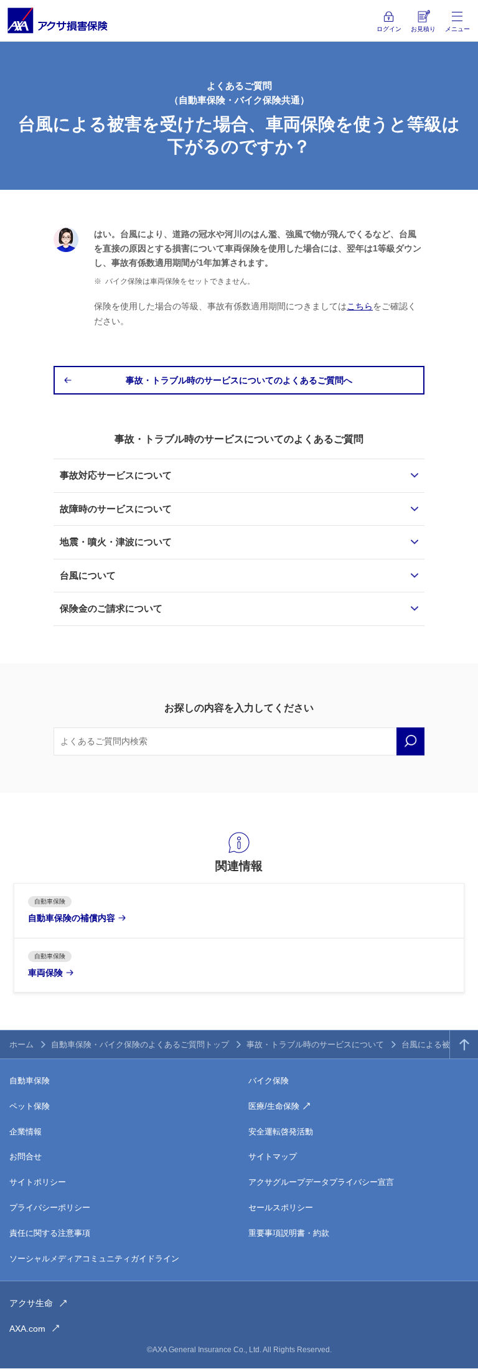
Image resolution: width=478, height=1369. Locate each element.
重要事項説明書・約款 (288, 1233)
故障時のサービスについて (116, 508)
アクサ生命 (31, 1303)
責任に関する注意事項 (49, 1233)
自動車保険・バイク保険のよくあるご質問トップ (140, 1044)
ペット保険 (29, 1106)
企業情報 (25, 1131)
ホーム (21, 1044)
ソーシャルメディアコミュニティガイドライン (94, 1258)
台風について (88, 575)
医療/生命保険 (273, 1106)
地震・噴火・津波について (116, 541)
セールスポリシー (280, 1207)
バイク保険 (268, 1080)
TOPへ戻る (464, 1044)
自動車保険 (29, 1080)
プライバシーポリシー (49, 1207)
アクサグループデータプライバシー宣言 (321, 1182)
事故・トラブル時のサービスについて (315, 1044)
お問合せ (25, 1156)
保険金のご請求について (111, 608)
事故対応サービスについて (116, 475)
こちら (360, 306)
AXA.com (27, 1329)
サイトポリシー (37, 1182)
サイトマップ (272, 1156)
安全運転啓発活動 (280, 1131)
